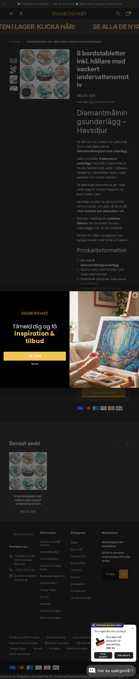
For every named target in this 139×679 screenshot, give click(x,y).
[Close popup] (133, 628)
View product (103, 655)
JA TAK (35, 356)
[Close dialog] (135, 295)
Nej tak (34, 363)
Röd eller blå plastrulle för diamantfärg (113, 641)
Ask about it (124, 655)
